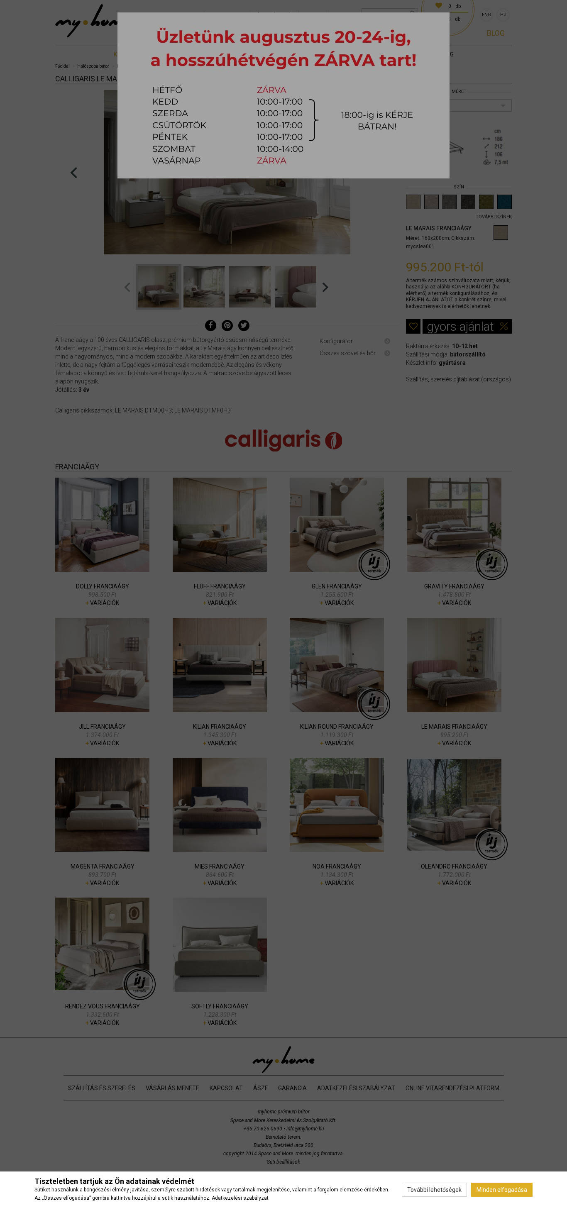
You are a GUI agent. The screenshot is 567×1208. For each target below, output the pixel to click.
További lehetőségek (434, 1189)
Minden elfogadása (502, 1189)
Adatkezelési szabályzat (240, 1198)
